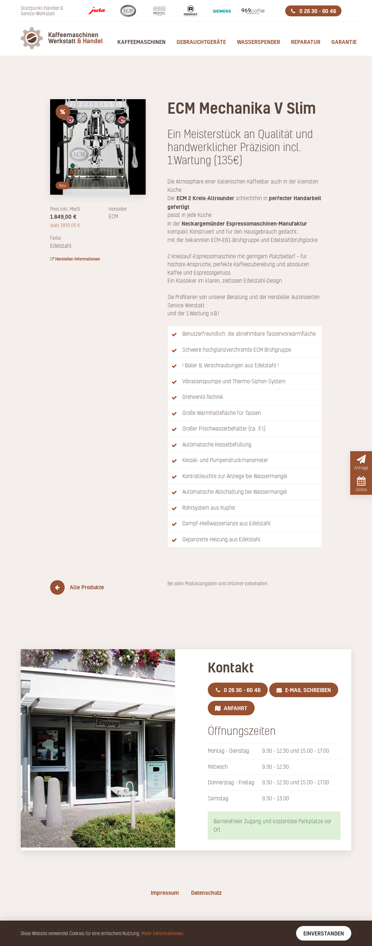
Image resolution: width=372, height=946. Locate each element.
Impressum (165, 892)
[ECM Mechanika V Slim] (98, 145)
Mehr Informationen (162, 933)
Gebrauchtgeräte (201, 41)
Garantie (344, 41)
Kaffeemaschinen (141, 41)
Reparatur (305, 41)
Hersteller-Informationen (77, 259)
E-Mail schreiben (307, 690)
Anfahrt (234, 708)
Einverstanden (323, 933)
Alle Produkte (86, 587)
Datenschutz (206, 892)
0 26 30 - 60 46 (317, 11)
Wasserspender (258, 41)
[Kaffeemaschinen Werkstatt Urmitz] (57, 39)
